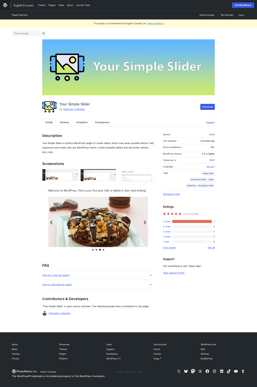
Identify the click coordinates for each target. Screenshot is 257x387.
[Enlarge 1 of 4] (74, 173)
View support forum (173, 272)
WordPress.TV (113, 358)
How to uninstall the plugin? (57, 284)
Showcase (64, 344)
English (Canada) (48, 372)
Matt (203, 349)
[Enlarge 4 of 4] (150, 188)
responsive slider (198, 179)
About (15, 344)
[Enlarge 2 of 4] (112, 173)
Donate (157, 354)
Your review (169, 247)
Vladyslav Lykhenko (74, 109)
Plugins (62, 354)
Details (49, 122)
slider (211, 179)
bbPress (205, 354)
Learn (109, 344)
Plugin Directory (20, 15)
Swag (158, 358)
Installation (82, 122)
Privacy (15, 358)
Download (207, 107)
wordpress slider (206, 185)
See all (211, 247)
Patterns (63, 358)
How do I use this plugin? (56, 275)
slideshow (191, 185)
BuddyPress (207, 358)
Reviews (64, 122)
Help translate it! (155, 23)
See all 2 (211, 166)
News (14, 349)
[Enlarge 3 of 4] (150, 173)
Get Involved (160, 344)
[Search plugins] (43, 33)
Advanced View (171, 194)
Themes (63, 349)
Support (210, 122)
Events (157, 349)
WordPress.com (208, 344)
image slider (208, 173)
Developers (112, 354)
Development (102, 122)
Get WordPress (243, 5)
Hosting (15, 354)
